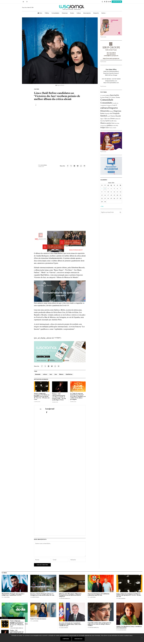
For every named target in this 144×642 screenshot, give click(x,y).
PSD (115, 125)
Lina (56, 374)
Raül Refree (69, 374)
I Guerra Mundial (115, 116)
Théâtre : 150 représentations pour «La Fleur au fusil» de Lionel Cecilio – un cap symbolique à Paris (59, 397)
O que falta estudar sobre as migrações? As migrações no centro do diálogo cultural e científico (99, 624)
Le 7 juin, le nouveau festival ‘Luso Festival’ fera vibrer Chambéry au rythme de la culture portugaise (78, 396)
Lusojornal (43, 165)
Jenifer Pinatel (35, 597)
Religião (102, 127)
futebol (103, 116)
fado (111, 113)
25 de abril (102, 95)
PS (113, 125)
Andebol (107, 95)
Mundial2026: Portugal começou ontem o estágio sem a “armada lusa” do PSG (13, 594)
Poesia (105, 125)
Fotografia (116, 113)
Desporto (113, 108)
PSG (117, 125)
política (109, 125)
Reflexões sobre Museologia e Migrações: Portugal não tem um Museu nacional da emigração (70, 595)
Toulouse (111, 127)
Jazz (51, 374)
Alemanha (37, 374)
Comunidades (106, 103)
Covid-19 (114, 105)
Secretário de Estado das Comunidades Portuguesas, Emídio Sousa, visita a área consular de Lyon (70, 624)
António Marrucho (65, 598)
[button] (120, 212)
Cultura (36, 89)
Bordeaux (102, 97)
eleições (111, 111)
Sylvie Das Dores (122, 629)
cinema (118, 97)
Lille (105, 118)
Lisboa (108, 118)
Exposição (107, 113)
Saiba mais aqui (78, 638)
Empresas (117, 111)
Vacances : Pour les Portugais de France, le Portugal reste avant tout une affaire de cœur (42, 594)
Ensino (102, 113)
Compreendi (66, 638)
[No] (142, 638)
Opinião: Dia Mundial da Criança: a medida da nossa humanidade (129, 627)
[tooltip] (104, 1)
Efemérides (105, 111)
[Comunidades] (60, 291)
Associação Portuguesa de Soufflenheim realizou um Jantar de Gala (98, 594)
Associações (114, 95)
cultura (45, 374)
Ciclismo (113, 97)
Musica (61, 374)
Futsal (108, 116)
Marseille (111, 120)
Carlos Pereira (121, 598)
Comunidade (106, 100)
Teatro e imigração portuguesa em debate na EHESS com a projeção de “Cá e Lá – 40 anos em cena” (41, 396)
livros (112, 118)
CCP (110, 97)
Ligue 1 (102, 118)
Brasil (106, 97)
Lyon (107, 121)
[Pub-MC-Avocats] (60, 241)
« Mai (101, 206)
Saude (107, 127)
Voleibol (114, 127)
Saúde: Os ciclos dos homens (38, 619)
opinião (108, 123)
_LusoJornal (7, 597)
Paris (113, 123)
